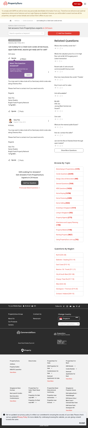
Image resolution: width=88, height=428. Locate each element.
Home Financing (64, 198)
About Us (11, 318)
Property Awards (62, 334)
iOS (34, 306)
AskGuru (12, 364)
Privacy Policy (22, 417)
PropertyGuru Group (15, 314)
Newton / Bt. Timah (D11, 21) (66, 269)
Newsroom (37, 318)
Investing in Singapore (66, 208)
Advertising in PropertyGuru (68, 169)
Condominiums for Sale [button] (52, 372)
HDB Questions (64, 188)
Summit (26, 343)
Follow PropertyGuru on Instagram (67, 306)
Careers (11, 325)
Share (24, 59)
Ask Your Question (29, 183)
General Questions (64, 183)
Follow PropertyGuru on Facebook (63, 306)
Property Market (64, 230)
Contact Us (37, 314)
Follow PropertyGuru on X (76, 306)
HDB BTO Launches (15, 369)
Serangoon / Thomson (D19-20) (67, 289)
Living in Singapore (64, 213)
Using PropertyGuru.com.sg (67, 239)
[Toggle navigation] (85, 4)
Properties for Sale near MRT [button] (34, 396)
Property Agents (64, 217)
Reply (22, 111)
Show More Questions (69, 150)
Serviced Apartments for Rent (70, 374)
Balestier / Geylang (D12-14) (65, 260)
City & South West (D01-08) (65, 274)
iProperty (26, 350)
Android (27, 306)
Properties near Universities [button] (51, 396)
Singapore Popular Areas (71, 389)
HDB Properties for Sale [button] (52, 367)
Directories (32, 361)
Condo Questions (14, 40)
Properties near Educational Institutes (52, 390)
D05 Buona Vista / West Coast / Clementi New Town (72, 400)
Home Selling (63, 203)
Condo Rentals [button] (70, 369)
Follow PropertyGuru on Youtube (70, 306)
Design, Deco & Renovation (67, 179)
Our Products (12, 322)
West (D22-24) (61, 284)
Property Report (62, 342)
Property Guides (14, 367)
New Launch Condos (16, 393)
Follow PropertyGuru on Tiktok (79, 306)
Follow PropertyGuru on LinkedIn (73, 306)
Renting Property (64, 235)
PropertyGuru (15, 361)
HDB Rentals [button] (70, 366)
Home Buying (63, 193)
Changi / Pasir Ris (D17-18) (65, 279)
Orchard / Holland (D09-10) (65, 294)
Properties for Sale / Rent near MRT (34, 390)
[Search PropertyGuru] (78, 324)
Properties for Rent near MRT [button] (34, 401)
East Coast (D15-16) (63, 264)
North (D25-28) (61, 255)
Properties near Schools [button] (51, 401)
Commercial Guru (26, 332)
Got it (28, 75)
